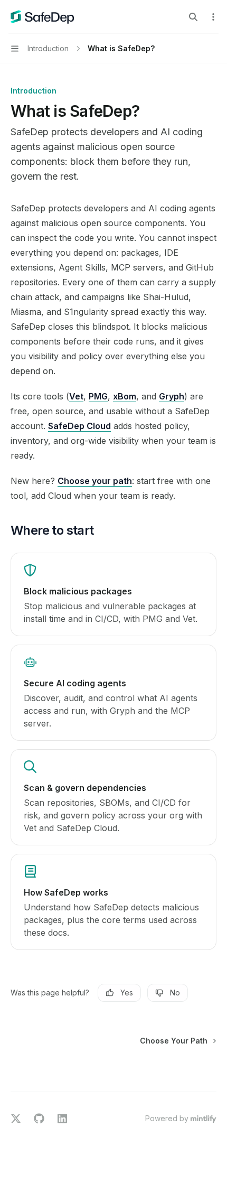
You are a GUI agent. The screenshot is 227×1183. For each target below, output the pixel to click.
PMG (98, 396)
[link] (113, 594)
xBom (124, 396)
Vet (76, 396)
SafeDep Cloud (79, 426)
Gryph (171, 396)
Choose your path (95, 481)
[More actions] (213, 17)
